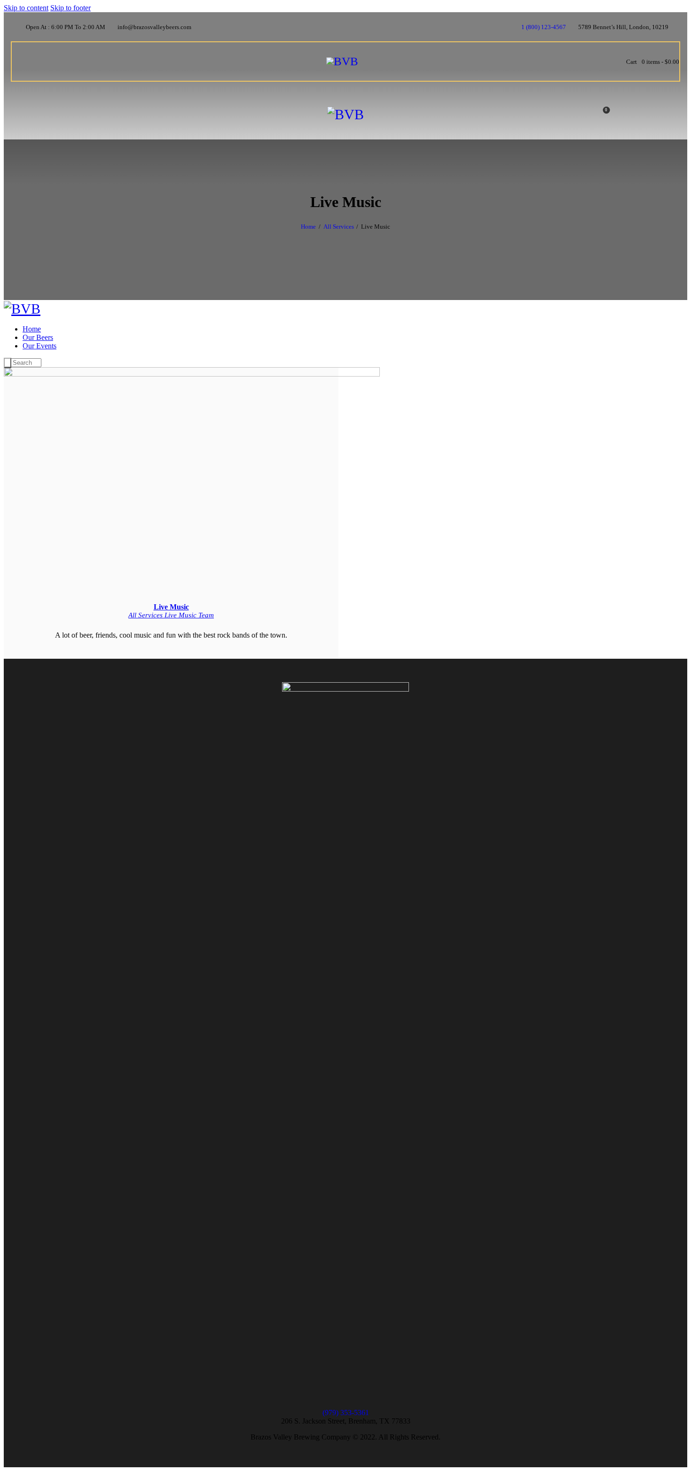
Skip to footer (70, 8)
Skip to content (26, 8)
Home (308, 226)
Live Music (171, 607)
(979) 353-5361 (345, 1413)
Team (206, 615)
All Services (338, 226)
